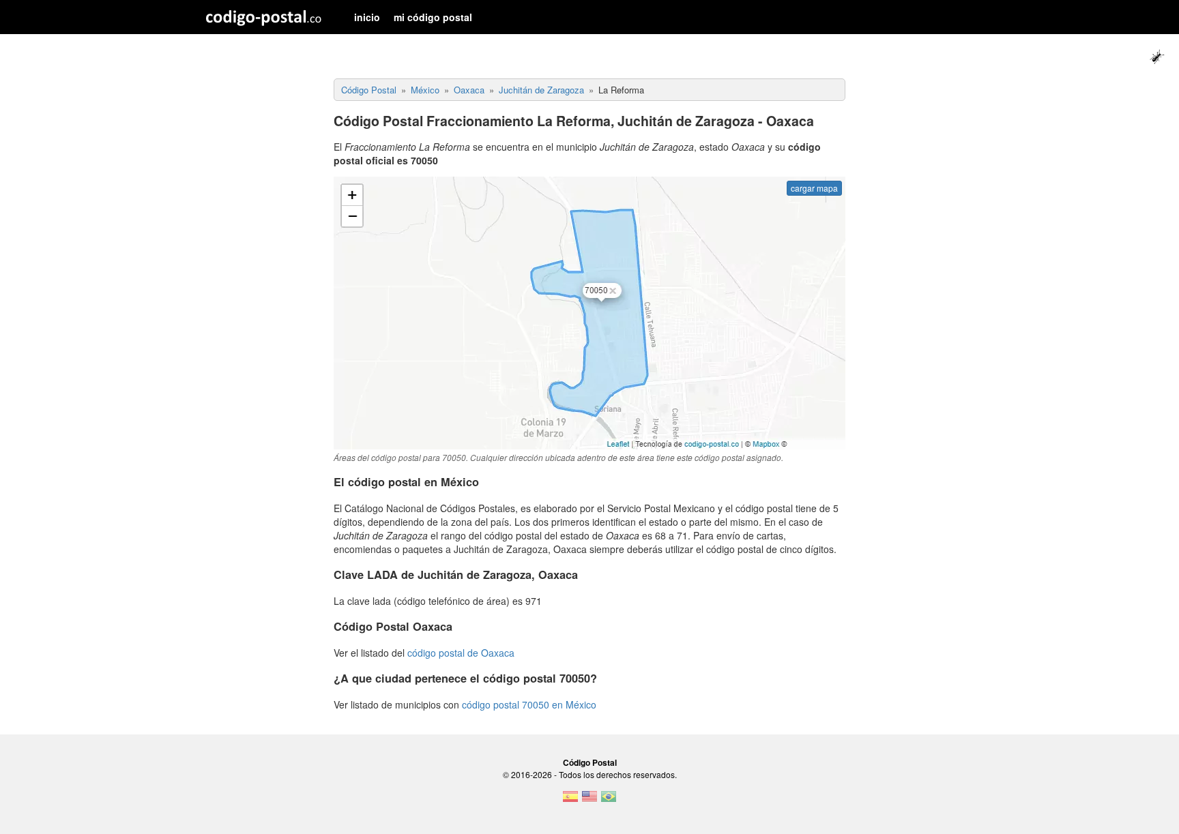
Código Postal (590, 762)
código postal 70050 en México (529, 704)
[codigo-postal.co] (264, 17)
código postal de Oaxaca (460, 652)
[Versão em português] (608, 800)
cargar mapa (814, 188)
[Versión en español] (570, 800)
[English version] (589, 800)
